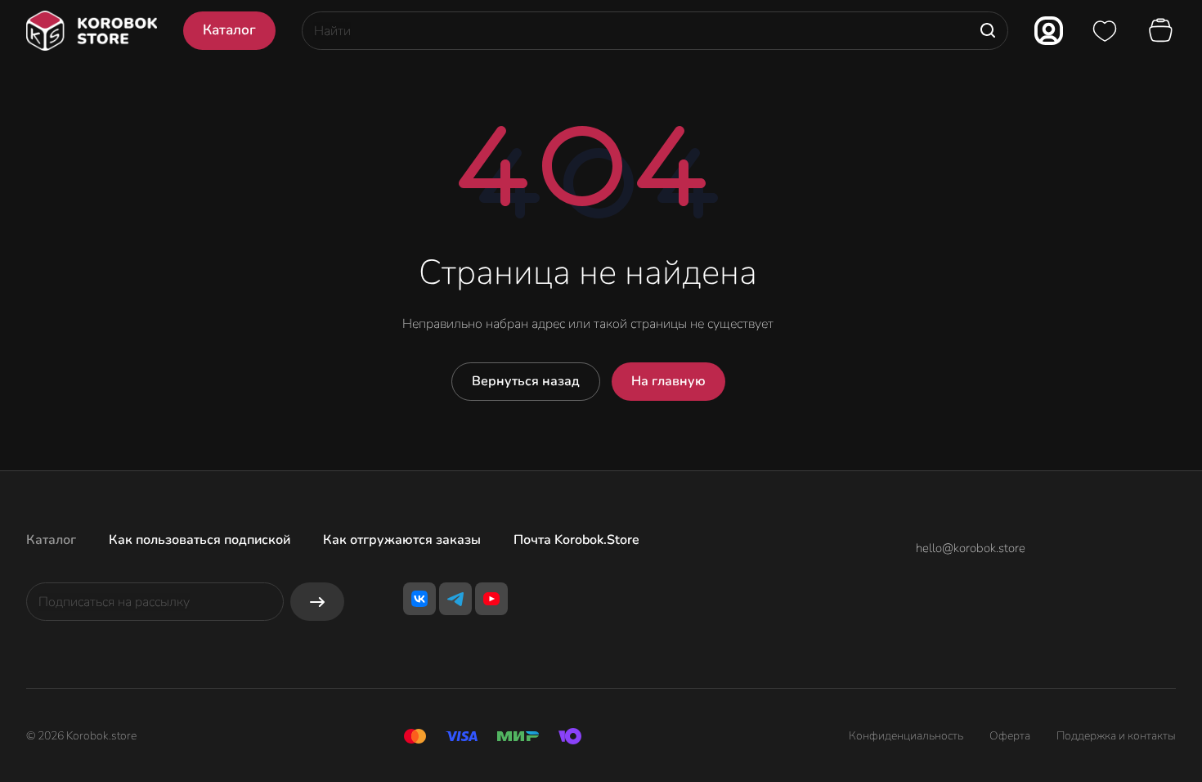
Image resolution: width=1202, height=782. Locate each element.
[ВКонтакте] (419, 598)
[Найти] (987, 30)
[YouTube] (491, 598)
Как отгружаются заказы (402, 540)
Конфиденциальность (906, 736)
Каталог (51, 540)
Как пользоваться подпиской (199, 540)
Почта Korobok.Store (576, 540)
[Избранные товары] (1104, 31)
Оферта (1009, 736)
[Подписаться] (317, 601)
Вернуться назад (526, 381)
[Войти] (1048, 30)
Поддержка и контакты (1116, 736)
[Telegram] (455, 598)
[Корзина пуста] (1163, 31)
